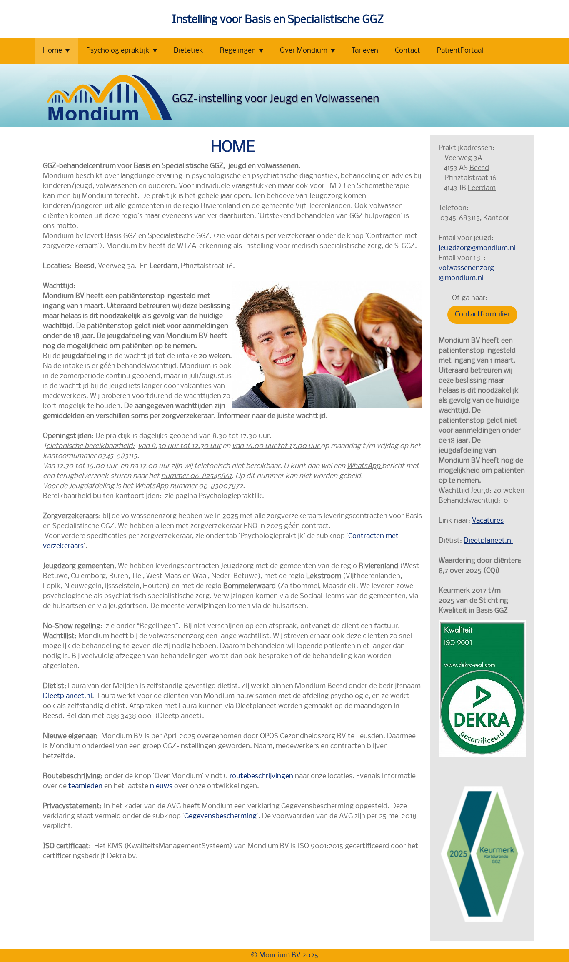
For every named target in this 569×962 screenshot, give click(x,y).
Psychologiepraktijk (118, 51)
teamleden (85, 786)
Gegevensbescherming (220, 816)
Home (52, 51)
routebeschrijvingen (261, 776)
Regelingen (238, 51)
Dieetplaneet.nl (67, 696)
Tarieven (365, 51)
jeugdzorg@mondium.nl (477, 248)
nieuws (161, 786)
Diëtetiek (188, 51)
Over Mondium (303, 51)
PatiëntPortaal (460, 51)
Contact (407, 51)
